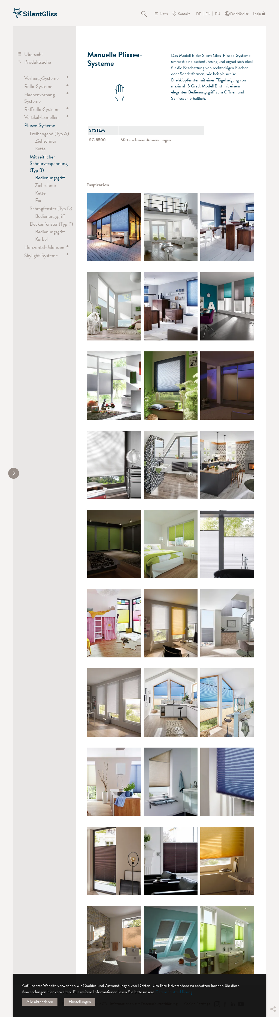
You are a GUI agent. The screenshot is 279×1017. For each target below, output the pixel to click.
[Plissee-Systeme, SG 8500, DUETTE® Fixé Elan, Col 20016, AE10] (114, 227)
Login (257, 14)
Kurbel (41, 239)
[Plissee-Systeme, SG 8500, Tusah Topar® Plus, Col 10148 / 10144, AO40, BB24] (171, 702)
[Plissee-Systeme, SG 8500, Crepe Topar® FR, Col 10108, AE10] (114, 465)
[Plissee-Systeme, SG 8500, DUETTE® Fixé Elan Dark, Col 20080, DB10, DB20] (171, 940)
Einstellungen (80, 1001)
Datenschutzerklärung (173, 992)
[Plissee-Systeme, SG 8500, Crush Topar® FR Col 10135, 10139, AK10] (171, 623)
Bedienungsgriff (50, 177)
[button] (273, 968)
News (164, 14)
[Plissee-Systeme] (114, 385)
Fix (38, 200)
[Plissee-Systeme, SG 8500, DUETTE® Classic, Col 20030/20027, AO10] (114, 782)
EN (208, 14)
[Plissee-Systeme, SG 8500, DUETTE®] (171, 306)
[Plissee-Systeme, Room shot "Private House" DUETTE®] (171, 385)
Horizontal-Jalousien (44, 247)
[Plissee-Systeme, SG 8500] (171, 227)
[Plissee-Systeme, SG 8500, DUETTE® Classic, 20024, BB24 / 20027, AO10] (227, 227)
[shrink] (13, 473)
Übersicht (33, 54)
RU (217, 14)
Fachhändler (239, 14)
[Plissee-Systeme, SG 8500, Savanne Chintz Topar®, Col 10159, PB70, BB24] (171, 465)
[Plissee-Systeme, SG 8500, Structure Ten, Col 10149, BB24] (227, 544)
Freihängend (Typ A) (49, 133)
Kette (40, 148)
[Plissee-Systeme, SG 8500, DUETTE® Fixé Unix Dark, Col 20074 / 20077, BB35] (114, 544)
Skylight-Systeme (41, 255)
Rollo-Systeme (38, 86)
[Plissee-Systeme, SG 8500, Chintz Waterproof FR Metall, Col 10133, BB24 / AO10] (227, 623)
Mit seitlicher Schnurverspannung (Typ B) (49, 163)
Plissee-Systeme (39, 125)
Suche (147, 13)
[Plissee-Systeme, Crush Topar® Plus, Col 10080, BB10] (227, 782)
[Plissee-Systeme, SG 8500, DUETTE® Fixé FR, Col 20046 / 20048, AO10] (227, 306)
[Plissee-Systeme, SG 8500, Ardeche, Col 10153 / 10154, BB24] (227, 465)
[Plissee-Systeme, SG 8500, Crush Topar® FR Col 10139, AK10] (227, 861)
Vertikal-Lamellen (41, 117)
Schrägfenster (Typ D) (51, 208)
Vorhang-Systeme (41, 78)
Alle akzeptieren (39, 1001)
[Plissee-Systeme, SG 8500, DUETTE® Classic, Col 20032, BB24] (114, 940)
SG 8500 (97, 140)
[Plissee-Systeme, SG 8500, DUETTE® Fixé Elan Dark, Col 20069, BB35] (227, 385)
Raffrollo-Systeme (41, 109)
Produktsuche (37, 62)
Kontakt (184, 14)
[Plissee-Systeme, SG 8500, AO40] (171, 782)
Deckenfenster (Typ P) (51, 224)
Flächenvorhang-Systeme (40, 98)
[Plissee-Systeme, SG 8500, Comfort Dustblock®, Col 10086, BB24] (114, 861)
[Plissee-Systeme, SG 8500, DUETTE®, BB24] (114, 623)
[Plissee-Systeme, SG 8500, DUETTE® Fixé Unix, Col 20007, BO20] (227, 940)
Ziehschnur (45, 141)
